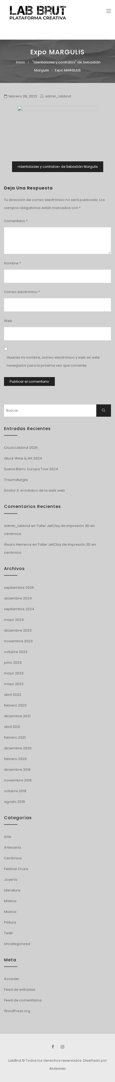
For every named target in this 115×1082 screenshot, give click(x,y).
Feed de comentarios (23, 1000)
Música (10, 911)
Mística (10, 900)
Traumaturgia (16, 479)
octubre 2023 (15, 651)
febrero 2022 (15, 705)
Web (8, 320)
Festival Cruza (16, 868)
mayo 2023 (14, 673)
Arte (7, 836)
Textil (8, 933)
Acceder (11, 978)
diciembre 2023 (18, 630)
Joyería (10, 879)
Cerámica (13, 858)
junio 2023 (13, 662)
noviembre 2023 (18, 641)
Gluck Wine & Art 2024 (23, 458)
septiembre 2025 (19, 587)
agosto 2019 (14, 801)
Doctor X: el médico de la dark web (34, 490)
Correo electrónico (22, 291)
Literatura (12, 890)
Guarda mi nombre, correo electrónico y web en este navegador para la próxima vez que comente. (53, 361)
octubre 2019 (15, 791)
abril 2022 (12, 694)
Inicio (20, 62)
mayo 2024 (14, 619)
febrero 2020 (15, 758)
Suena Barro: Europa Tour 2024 (31, 469)
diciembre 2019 (17, 769)
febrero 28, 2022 (23, 96)
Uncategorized (17, 943)
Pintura (10, 922)
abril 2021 (12, 726)
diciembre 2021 (17, 716)
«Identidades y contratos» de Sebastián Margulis (57, 166)
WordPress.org (17, 1010)
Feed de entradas (19, 989)
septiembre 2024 (19, 609)
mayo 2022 (14, 683)
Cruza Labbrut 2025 (21, 447)
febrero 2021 (15, 737)
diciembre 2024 (18, 598)
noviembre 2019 (18, 780)
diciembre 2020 (18, 748)
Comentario (16, 220)
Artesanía (12, 847)
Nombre (12, 263)
